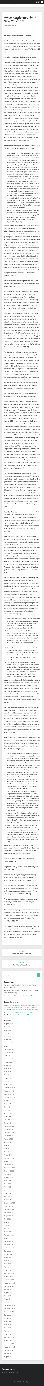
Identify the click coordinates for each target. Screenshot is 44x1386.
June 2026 (7, 1030)
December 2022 (9, 1164)
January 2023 (8, 1161)
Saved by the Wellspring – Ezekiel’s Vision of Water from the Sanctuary (21, 991)
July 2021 (7, 1219)
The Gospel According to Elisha (22, 1012)
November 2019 (9, 1283)
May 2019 (7, 1296)
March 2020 (8, 1270)
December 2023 (9, 1126)
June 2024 (7, 1107)
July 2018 (7, 1321)
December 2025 (9, 1049)
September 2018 (9, 1315)
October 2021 (9, 1209)
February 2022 (9, 1196)
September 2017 (9, 1353)
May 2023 (7, 1148)
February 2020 (9, 1273)
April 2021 (7, 1228)
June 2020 (7, 1260)
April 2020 (7, 1267)
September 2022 (9, 1174)
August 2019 (8, 1292)
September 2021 (9, 1212)
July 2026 (7, 1027)
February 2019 (9, 1302)
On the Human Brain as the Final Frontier (25, 1009)
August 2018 (8, 1318)
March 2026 (8, 1040)
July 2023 (7, 1142)
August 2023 (8, 1139)
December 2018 (9, 1305)
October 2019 (9, 1286)
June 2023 (7, 1145)
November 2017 (9, 1347)
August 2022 (8, 1177)
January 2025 (8, 1084)
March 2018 (8, 1334)
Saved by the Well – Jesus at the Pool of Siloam (20, 996)
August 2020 (8, 1254)
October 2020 (9, 1248)
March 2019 (8, 1299)
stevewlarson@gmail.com (10, 1372)
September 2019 (9, 1289)
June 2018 (7, 1324)
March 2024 (8, 1116)
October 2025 (9, 1056)
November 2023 (9, 1129)
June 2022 (7, 1184)
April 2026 (7, 1036)
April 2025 (7, 1075)
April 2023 (7, 1152)
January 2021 (8, 1238)
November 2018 (9, 1308)
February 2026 (9, 1043)
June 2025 (7, 1068)
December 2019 (9, 1280)
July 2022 (7, 1180)
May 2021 (7, 1225)
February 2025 (9, 1081)
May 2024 (7, 1110)
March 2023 (8, 1155)
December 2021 (9, 1203)
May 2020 (7, 1264)
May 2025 (7, 1072)
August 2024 (8, 1100)
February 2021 (9, 1235)
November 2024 (9, 1091)
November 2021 (9, 1206)
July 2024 (7, 1104)
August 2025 (8, 1062)
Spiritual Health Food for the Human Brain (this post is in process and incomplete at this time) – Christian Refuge (22, 1007)
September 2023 (9, 1136)
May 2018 (7, 1328)
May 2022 (7, 1187)
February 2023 (9, 1158)
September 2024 (9, 1097)
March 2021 (8, 1232)
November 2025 (9, 1052)
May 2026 (7, 1033)
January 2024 (8, 1123)
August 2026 (8, 1024)
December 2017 (9, 1344)
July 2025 (7, 1065)
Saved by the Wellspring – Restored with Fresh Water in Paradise (20, 986)
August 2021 (8, 1216)
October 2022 (9, 1171)
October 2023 (9, 1132)
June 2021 (7, 1222)
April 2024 (7, 1113)
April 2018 (7, 1331)
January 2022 (8, 1200)
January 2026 (8, 1046)
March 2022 (8, 1193)
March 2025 (8, 1078)
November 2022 (9, 1168)
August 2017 (8, 1357)
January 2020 (8, 1276)
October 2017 (9, 1350)
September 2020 (9, 1251)
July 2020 (7, 1257)
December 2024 (9, 1088)
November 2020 (9, 1244)
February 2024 (9, 1120)
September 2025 (9, 1059)
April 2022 (7, 1190)
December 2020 (9, 1241)
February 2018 (9, 1337)
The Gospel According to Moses (21, 1015)
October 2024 (9, 1094)
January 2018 (8, 1340)
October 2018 (9, 1312)
